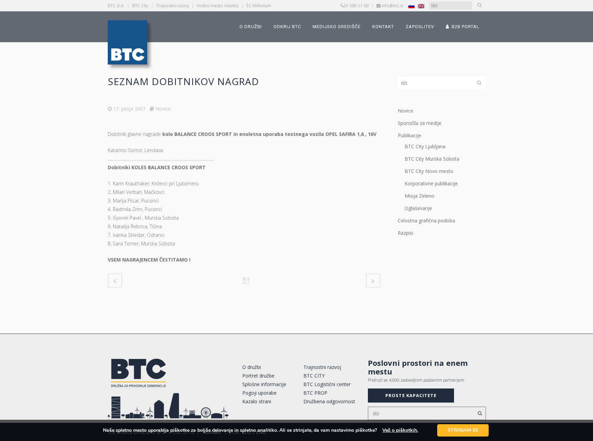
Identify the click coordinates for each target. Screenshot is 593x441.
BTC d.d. (116, 6)
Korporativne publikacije (431, 183)
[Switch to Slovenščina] (411, 6)
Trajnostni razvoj (172, 6)
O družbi (251, 367)
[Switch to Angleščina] (421, 6)
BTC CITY (314, 375)
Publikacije (409, 135)
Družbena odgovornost (329, 401)
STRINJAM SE (462, 430)
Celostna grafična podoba (426, 220)
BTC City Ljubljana (425, 146)
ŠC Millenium (258, 6)
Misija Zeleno (419, 196)
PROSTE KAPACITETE (411, 395)
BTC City (140, 6)
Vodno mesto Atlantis (218, 6)
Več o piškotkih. (400, 430)
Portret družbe (258, 375)
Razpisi (405, 233)
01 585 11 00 (356, 6)
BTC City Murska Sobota (432, 158)
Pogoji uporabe (259, 393)
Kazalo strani (256, 401)
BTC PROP (315, 393)
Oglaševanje (418, 208)
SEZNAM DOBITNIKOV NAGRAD (183, 81)
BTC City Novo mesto (429, 171)
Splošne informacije (264, 384)
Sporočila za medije (419, 123)
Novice (163, 108)
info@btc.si (392, 6)
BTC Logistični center (327, 384)
